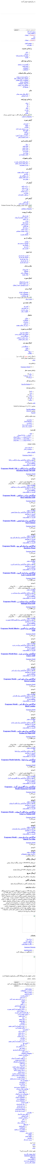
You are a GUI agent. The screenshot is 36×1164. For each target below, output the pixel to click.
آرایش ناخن (25, 1051)
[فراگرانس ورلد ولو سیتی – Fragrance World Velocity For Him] (23, 828)
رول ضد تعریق (20, 1104)
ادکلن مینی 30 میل (23, 1114)
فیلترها (33, 412)
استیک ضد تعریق (20, 1109)
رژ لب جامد (21, 1034)
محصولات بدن (21, 1099)
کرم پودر (22, 997)
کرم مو (23, 1085)
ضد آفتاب (22, 1063)
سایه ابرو (22, 1024)
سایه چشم (22, 1016)
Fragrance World (27, 455)
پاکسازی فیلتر (31, 452)
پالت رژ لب (21, 1031)
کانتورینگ (22, 1007)
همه (31, 433)
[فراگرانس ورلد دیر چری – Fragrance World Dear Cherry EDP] (23, 645)
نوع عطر (25, 1124)
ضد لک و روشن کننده (19, 1067)
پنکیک (23, 1002)
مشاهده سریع (31, 463)
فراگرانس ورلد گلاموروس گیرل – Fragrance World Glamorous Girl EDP (20, 788)
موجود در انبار (28, 449)
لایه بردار (22, 1065)
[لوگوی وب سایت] (22, 7)
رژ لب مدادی (21, 1036)
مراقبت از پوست (23, 1055)
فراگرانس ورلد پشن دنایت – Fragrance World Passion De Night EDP (19, 732)
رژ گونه (23, 1004)
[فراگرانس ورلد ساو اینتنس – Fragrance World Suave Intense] (23, 512)
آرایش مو (25, 1043)
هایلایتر (23, 1000)
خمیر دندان (22, 1090)
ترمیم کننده (21, 1072)
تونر (24, 1056)
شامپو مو (22, 1082)
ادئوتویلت (22, 1131)
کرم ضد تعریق (21, 1107)
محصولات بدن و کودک (22, 1094)
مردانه (23, 1121)
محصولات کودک (20, 1097)
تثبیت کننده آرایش (20, 1006)
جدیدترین (29, 423)
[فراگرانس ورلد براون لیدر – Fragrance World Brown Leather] (23, 670)
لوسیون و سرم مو (19, 1087)
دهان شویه (22, 1092)
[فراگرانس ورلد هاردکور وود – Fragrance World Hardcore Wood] (22, 537)
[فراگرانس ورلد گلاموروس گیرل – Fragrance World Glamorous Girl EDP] (21, 778)
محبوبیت (29, 419)
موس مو (22, 1048)
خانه (34, 403)
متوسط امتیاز (28, 421)
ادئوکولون (22, 1128)
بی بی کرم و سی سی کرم (17, 999)
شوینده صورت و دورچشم (17, 1078)
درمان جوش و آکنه (19, 1070)
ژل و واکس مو (20, 1046)
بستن (33, 360)
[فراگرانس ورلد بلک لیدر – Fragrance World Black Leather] (24, 695)
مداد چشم (22, 1019)
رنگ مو (23, 1044)
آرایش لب (25, 1029)
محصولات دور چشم (19, 1068)
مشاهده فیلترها (30, 409)
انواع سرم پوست (20, 1060)
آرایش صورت (24, 995)
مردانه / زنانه (21, 1122)
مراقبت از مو (24, 1080)
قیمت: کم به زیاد (27, 425)
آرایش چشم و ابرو (23, 1014)
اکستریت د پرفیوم (19, 1129)
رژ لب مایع (22, 1033)
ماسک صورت (21, 1077)
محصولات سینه (20, 1100)
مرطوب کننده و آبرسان (18, 1058)
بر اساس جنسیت (23, 1117)
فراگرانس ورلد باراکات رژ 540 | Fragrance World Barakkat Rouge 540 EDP (18, 469)
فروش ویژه (28, 447)
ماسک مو (22, 1083)
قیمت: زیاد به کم (27, 426)
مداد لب (22, 1038)
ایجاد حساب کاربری (29, 1154)
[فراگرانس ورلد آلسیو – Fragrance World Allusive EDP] (20, 620)
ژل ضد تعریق (21, 1105)
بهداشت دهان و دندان (22, 1089)
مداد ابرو (22, 1039)
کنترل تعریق (24, 1102)
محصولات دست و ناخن (18, 1075)
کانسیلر (22, 1022)
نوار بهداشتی (21, 1095)
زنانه (23, 1119)
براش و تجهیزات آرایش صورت (16, 1009)
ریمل (23, 1017)
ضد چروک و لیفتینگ (19, 1061)
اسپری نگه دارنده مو (19, 1050)
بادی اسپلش (24, 1116)
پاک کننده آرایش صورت (21, 1012)
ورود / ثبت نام (28, 1139)
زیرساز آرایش (21, 1011)
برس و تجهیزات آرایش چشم (17, 1026)
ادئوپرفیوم (22, 1126)
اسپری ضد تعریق (20, 1111)
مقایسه (30, 1138)
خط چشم (22, 1021)
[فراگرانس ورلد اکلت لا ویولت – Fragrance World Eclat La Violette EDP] (22, 803)
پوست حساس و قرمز (18, 1073)
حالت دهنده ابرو (20, 1028)
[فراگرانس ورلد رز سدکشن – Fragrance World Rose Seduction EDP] (23, 487)
